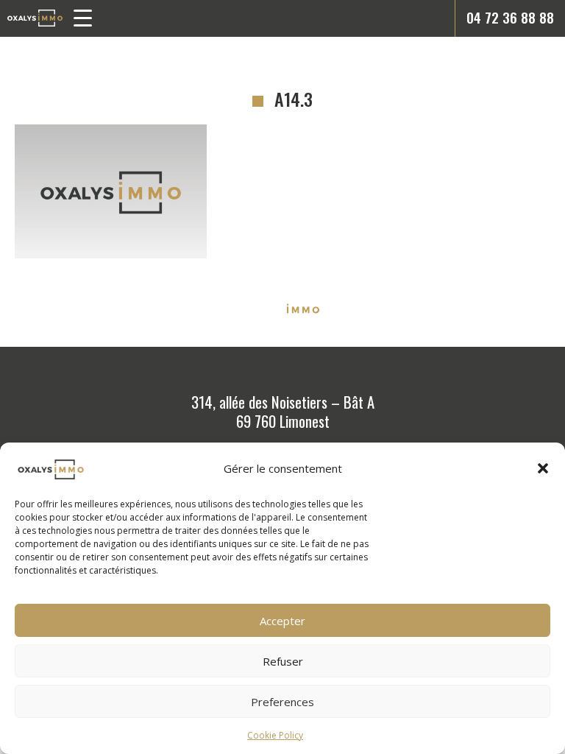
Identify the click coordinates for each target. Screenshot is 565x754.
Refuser (283, 661)
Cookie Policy (275, 735)
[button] (543, 468)
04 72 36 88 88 (510, 17)
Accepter (282, 620)
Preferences (282, 701)
